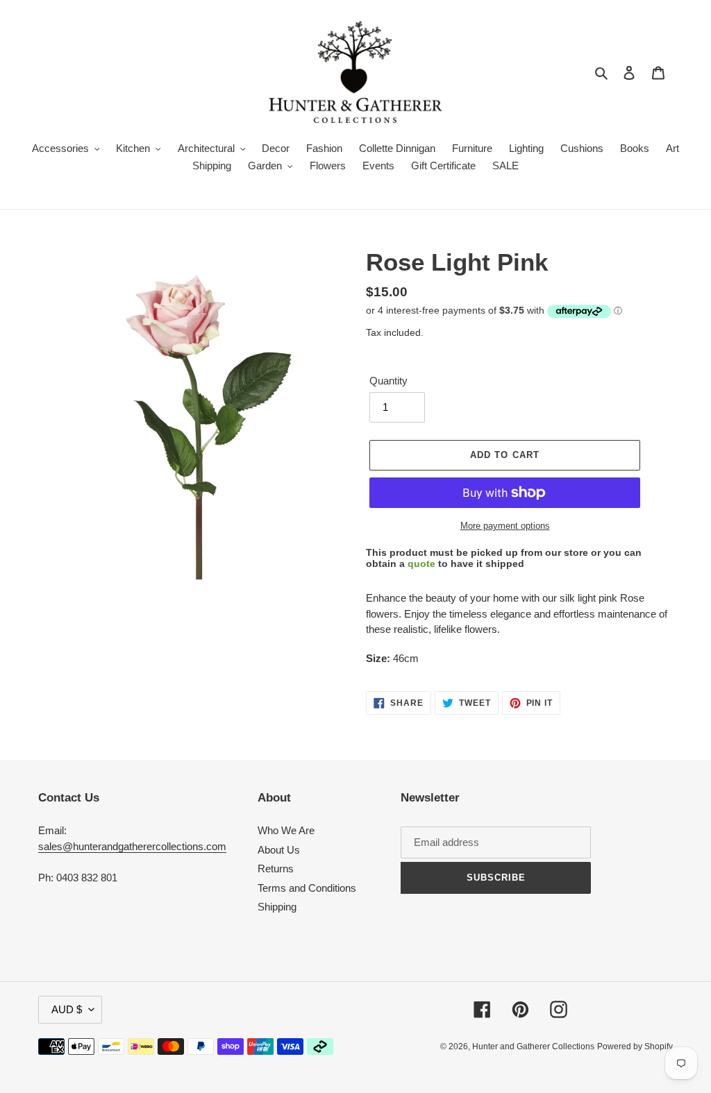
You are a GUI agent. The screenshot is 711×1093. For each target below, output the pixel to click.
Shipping (277, 907)
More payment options (505, 525)
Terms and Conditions (307, 888)
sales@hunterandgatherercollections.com (132, 846)
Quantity (388, 381)
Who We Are (286, 830)
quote (421, 563)
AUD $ (66, 1009)
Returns (276, 868)
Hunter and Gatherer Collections (533, 1046)
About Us (279, 850)
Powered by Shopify (635, 1046)
